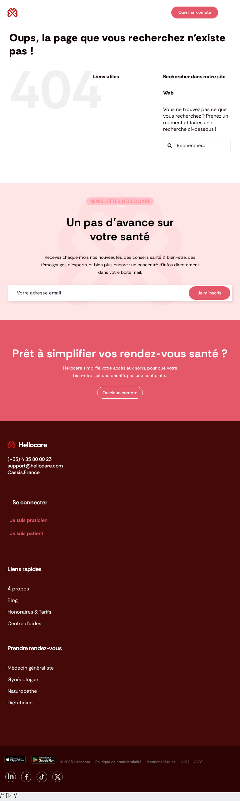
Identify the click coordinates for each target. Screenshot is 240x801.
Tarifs (114, 123)
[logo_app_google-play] (43, 758)
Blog (112, 110)
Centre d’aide (124, 137)
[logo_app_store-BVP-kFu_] (15, 758)
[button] (120, 393)
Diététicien (20, 702)
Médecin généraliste (31, 668)
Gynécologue (23, 679)
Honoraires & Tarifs (29, 612)
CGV (198, 761)
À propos (119, 96)
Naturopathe (22, 691)
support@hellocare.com (35, 465)
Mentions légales (161, 761)
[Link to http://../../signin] (162, 13)
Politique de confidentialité (118, 761)
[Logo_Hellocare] (27, 443)
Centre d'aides (24, 623)
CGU (185, 761)
